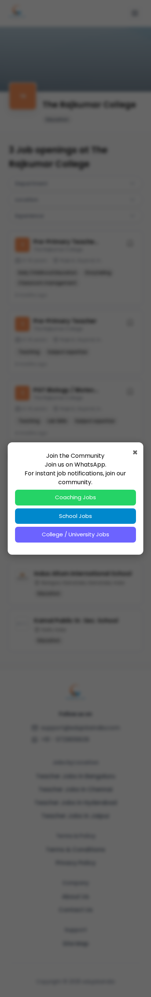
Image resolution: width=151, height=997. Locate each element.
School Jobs (75, 516)
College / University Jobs (75, 534)
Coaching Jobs (75, 497)
